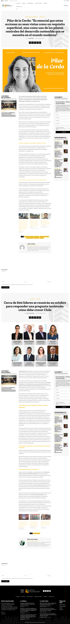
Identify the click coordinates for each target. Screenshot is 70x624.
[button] (16, 8)
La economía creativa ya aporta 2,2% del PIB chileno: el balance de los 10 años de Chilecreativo (58, 153)
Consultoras (42, 16)
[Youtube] (68, 0)
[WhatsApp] (37, 43)
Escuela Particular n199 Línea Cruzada (31, 236)
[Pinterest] (35, 43)
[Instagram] (65, 0)
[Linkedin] (40, 43)
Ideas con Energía (29, 237)
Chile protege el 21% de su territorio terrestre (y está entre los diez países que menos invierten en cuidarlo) (48, 609)
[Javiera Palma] (23, 247)
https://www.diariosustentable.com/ (33, 245)
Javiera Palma (31, 38)
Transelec (41, 237)
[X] (66, 0)
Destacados (22, 606)
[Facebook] (64, 0)
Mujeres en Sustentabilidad (31, 16)
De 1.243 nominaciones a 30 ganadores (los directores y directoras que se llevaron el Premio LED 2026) (48, 614)
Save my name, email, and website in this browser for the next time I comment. (18, 284)
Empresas (3, 111)
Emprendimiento (58, 149)
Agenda (56, 158)
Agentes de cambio (43, 606)
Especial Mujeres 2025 (44, 236)
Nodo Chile (36, 237)
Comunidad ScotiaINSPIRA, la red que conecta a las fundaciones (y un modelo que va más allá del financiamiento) (8, 114)
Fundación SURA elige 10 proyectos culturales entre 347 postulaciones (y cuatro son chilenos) (27, 604)
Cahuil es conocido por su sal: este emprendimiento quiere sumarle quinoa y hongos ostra (59, 145)
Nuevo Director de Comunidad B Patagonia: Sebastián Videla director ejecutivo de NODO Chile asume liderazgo (45, 222)
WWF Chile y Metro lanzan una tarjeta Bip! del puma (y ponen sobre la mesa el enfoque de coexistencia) (48, 604)
